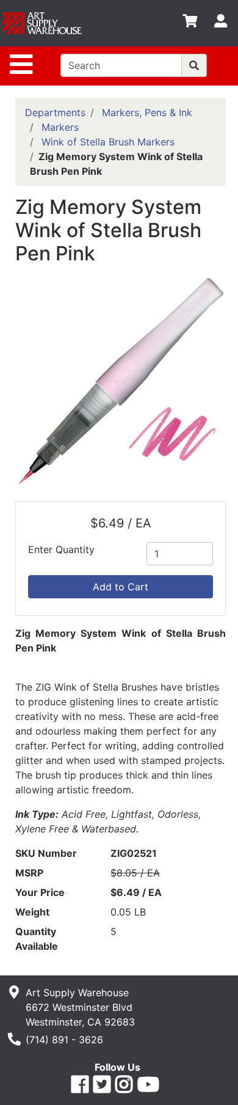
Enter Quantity (61, 549)
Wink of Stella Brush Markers (108, 142)
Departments (55, 112)
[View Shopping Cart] (189, 23)
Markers (60, 127)
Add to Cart (120, 587)
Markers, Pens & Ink (147, 112)
